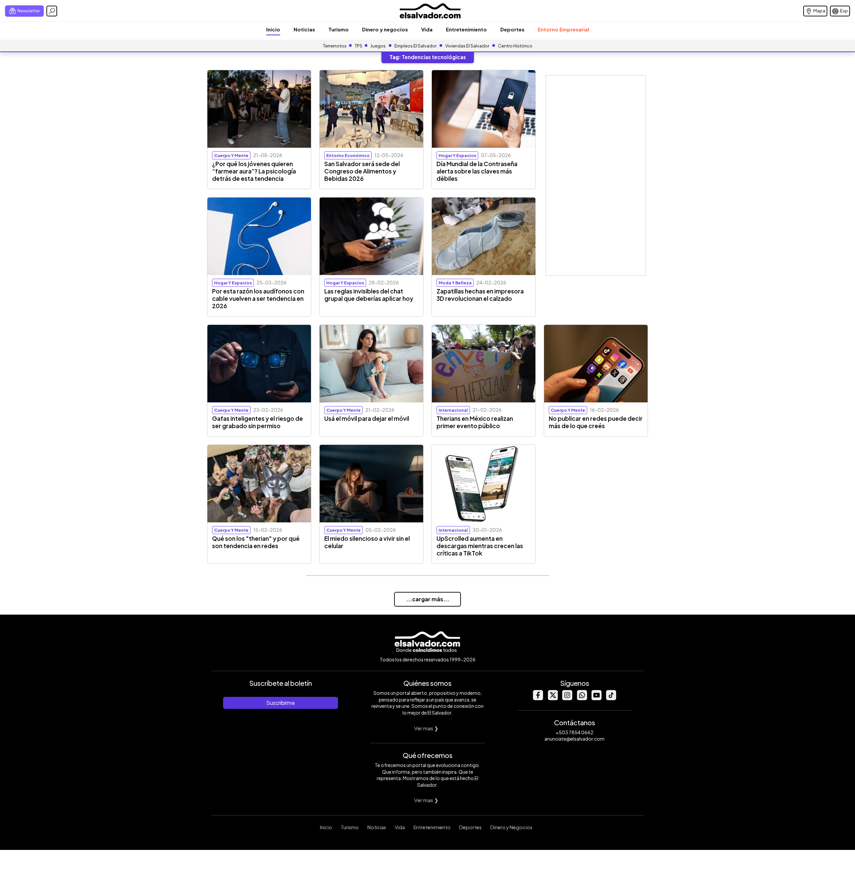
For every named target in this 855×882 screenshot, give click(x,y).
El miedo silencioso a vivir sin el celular (367, 542)
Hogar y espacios (457, 155)
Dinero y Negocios (511, 827)
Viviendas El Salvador (467, 45)
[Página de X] (552, 698)
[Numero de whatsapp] (581, 698)
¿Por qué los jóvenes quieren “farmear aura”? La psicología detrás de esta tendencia (254, 171)
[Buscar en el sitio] (51, 11)
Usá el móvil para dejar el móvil (366, 418)
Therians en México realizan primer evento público (475, 422)
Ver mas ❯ (426, 728)
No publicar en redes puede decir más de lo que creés (596, 422)
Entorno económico (348, 155)
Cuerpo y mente (231, 155)
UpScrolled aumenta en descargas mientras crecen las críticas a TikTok (480, 546)
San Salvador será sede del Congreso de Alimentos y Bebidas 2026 (362, 171)
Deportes (512, 29)
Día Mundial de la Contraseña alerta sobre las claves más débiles (477, 171)
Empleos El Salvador (415, 45)
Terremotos (335, 45)
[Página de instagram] (567, 698)
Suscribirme (280, 702)
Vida (427, 29)
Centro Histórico (515, 45)
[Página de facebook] (537, 698)
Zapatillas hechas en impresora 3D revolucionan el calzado (480, 294)
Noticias (304, 29)
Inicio (273, 29)
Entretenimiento (466, 29)
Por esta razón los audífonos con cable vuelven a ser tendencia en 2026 (258, 298)
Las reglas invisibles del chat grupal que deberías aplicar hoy (368, 294)
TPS (358, 45)
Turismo (338, 29)
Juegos (378, 45)
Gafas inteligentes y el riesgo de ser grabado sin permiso (257, 422)
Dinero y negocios (385, 29)
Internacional (453, 410)
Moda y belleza (455, 282)
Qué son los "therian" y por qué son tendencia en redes (256, 542)
